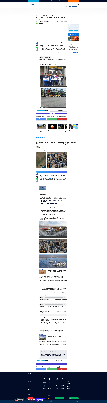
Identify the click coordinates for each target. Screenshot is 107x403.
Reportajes (30, 392)
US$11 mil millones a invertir (46, 178)
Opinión (52, 6)
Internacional (37, 6)
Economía (41, 6)
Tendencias (49, 6)
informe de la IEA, (50, 330)
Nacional (33, 6)
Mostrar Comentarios (52, 113)
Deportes (45, 6)
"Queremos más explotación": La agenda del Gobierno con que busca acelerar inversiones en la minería (56, 271)
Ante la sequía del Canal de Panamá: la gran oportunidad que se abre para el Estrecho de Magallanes (56, 336)
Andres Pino (39, 19)
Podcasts (29, 6)
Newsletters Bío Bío (54, 0)
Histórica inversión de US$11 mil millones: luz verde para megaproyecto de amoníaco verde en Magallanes (56, 186)
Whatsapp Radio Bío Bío (74, 398)
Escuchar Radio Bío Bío (73, 0)
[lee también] (42, 188)
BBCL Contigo (61, 6)
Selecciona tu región (33, 0)
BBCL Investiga (56, 6)
